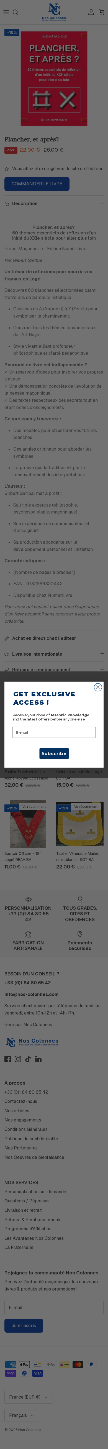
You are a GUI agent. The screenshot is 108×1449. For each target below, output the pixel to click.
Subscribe (54, 753)
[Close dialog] (98, 687)
